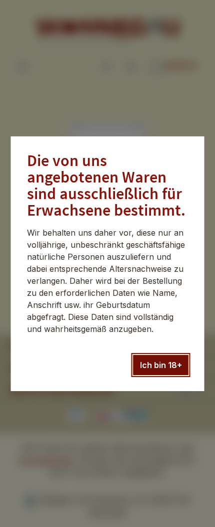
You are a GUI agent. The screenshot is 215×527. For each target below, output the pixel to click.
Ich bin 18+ (161, 365)
